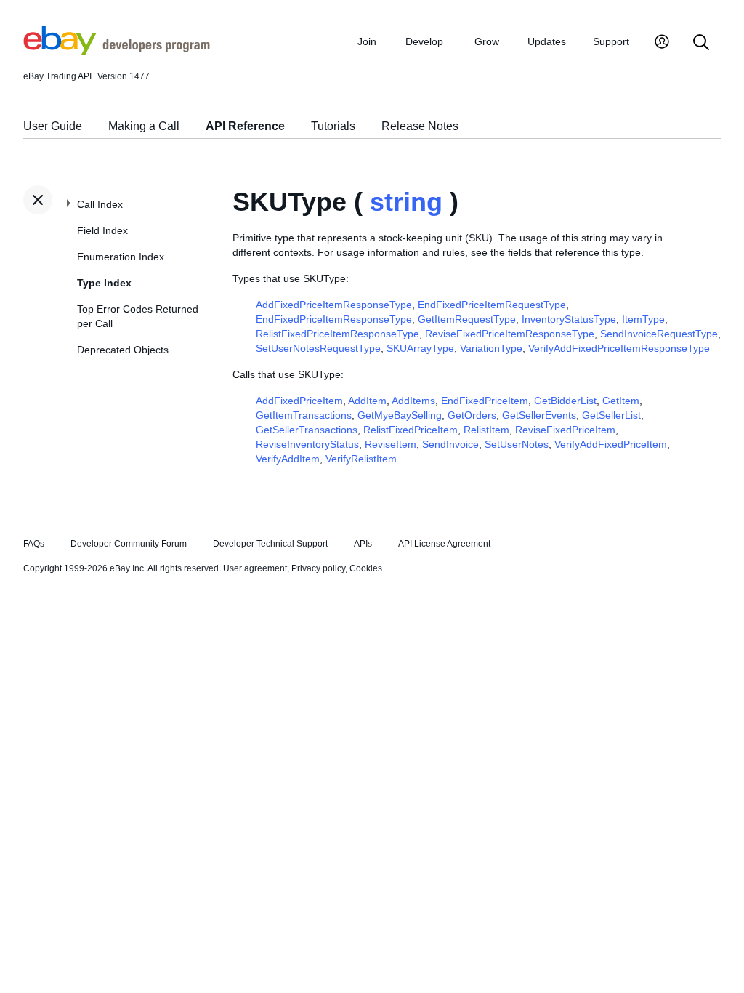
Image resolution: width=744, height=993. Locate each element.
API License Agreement (444, 544)
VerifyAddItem (288, 459)
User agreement (255, 568)
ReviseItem (390, 444)
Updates (546, 41)
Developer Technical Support (270, 544)
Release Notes (419, 126)
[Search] (701, 43)
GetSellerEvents (539, 415)
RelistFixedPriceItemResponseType (337, 333)
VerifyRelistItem (361, 459)
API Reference (245, 126)
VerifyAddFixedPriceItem (610, 444)
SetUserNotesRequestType (318, 348)
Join (366, 41)
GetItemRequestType (467, 319)
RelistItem (486, 429)
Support (611, 41)
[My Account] (662, 43)
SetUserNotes (517, 444)
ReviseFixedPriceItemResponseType (509, 333)
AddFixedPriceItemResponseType (334, 304)
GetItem (620, 400)
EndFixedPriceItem (484, 400)
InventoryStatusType (569, 319)
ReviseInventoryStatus (307, 444)
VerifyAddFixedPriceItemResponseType (619, 348)
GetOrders (472, 415)
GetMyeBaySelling (399, 415)
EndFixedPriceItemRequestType (492, 304)
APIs (363, 544)
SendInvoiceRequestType (659, 333)
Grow (486, 41)
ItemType (643, 319)
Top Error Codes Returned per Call (137, 316)
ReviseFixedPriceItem (565, 429)
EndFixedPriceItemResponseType (334, 319)
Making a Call (143, 126)
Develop (424, 41)
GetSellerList (611, 415)
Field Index (102, 230)
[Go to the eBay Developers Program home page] (116, 51)
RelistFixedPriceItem (410, 429)
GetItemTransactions (304, 415)
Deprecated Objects (123, 349)
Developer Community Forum (128, 544)
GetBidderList (565, 400)
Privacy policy (318, 568)
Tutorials (333, 126)
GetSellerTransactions (306, 429)
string (406, 202)
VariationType (491, 348)
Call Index (100, 204)
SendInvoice (450, 444)
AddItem (367, 400)
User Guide (52, 126)
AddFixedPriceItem (299, 400)
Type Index (104, 283)
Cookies (365, 568)
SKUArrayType (420, 348)
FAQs (33, 544)
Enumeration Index (120, 256)
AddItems (413, 400)
